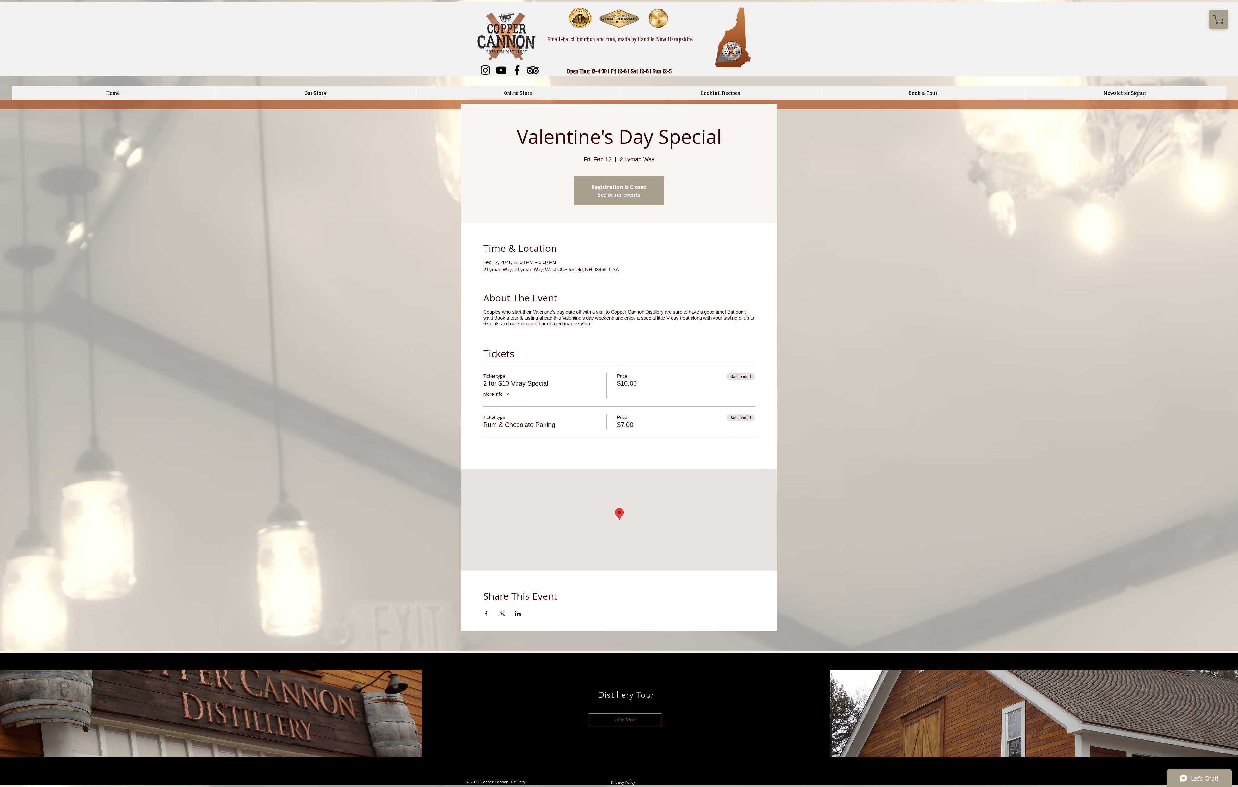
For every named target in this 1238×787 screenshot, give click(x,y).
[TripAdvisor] (532, 70)
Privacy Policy (623, 782)
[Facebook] (517, 70)
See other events (619, 194)
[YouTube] (501, 70)
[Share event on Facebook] (486, 613)
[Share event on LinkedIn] (518, 613)
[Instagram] (485, 70)
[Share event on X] (502, 613)
